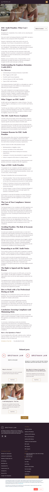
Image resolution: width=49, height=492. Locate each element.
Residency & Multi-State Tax (6, 458)
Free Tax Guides (28, 469)
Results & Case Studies (29, 466)
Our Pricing (27, 464)
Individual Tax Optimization (6, 456)
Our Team (27, 461)
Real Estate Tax (4, 463)
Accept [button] (36, 489)
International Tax (4, 465)
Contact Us (27, 473)
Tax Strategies (27, 471)
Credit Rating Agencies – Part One (10, 401)
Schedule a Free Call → (6, 341)
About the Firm (28, 459)
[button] (46, 28)
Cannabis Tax (4, 470)
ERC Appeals (27, 446)
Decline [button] (41, 489)
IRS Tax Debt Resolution (29, 436)
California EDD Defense (29, 439)
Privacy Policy (21, 483)
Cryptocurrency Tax (5, 468)
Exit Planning (3, 460)
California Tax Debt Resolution (30, 441)
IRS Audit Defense (28, 429)
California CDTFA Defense (30, 434)
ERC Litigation (27, 448)
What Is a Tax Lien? (7, 369)
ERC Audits (27, 443)
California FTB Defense (29, 431)
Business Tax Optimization (6, 453)
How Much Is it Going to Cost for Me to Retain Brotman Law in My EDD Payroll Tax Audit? (35, 371)
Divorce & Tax (4, 473)
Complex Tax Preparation (6, 475)
